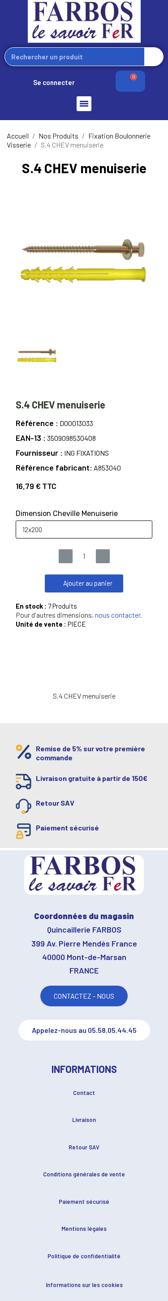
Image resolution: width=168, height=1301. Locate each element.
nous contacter (117, 614)
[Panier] (130, 81)
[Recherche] (153, 57)
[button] (84, 583)
